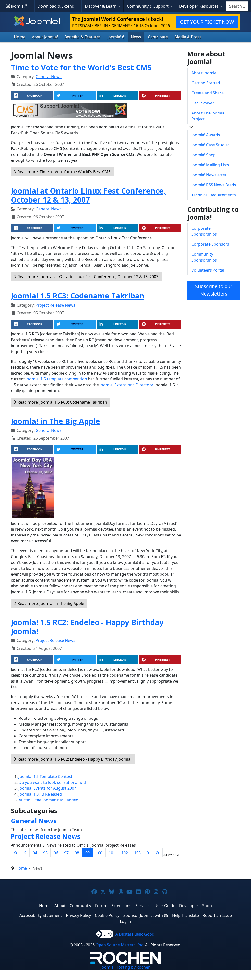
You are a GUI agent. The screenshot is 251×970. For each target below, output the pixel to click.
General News (49, 76)
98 (77, 853)
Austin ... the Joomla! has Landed (48, 800)
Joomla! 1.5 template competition (56, 379)
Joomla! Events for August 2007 (47, 788)
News (136, 37)
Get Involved (203, 103)
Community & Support (148, 6)
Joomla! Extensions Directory (126, 385)
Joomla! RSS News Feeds (213, 185)
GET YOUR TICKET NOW (207, 22)
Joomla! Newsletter (208, 175)
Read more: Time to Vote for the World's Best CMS (63, 171)
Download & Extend (56, 6)
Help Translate (185, 915)
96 (56, 853)
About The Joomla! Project (208, 116)
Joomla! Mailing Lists (210, 165)
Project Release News (55, 305)
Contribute (158, 37)
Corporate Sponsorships (204, 231)
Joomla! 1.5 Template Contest (45, 776)
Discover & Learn (101, 6)
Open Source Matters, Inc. (120, 944)
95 (45, 853)
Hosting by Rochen (126, 967)
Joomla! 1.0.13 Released (40, 794)
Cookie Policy (107, 915)
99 (87, 853)
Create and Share (207, 93)
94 (35, 853)
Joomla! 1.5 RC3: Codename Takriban (77, 295)
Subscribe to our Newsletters (213, 290)
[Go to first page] (16, 852)
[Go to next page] (148, 852)
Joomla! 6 (115, 37)
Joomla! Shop (203, 155)
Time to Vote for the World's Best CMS (81, 67)
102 (124, 853)
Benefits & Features (82, 37)
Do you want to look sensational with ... (55, 782)
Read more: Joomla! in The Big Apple (50, 603)
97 (66, 853)
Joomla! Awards (205, 134)
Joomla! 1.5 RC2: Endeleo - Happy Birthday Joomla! (87, 626)
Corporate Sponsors (210, 244)
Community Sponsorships (204, 257)
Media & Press (188, 37)
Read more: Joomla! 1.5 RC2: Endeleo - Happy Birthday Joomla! (73, 759)
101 (112, 853)
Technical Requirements (213, 195)
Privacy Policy (78, 915)
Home (19, 37)
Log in (125, 921)
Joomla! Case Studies (210, 145)
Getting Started (205, 83)
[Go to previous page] (25, 852)
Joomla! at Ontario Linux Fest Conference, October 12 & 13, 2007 (88, 195)
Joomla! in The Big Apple (55, 421)
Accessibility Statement (40, 915)
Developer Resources (199, 6)
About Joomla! (45, 37)
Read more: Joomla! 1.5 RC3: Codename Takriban (61, 402)
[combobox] (237, 6)
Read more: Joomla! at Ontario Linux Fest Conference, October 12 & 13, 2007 (87, 276)
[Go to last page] (157, 852)
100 (99, 853)
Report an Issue (217, 915)
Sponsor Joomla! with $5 (145, 915)
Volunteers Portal (207, 270)
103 (137, 853)
